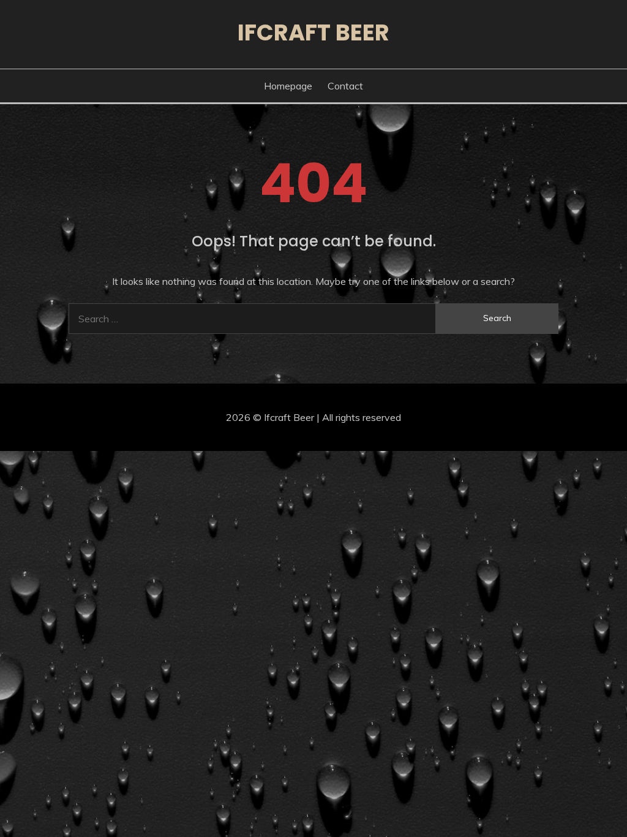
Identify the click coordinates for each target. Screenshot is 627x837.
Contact (345, 86)
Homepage (288, 86)
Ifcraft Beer (313, 32)
